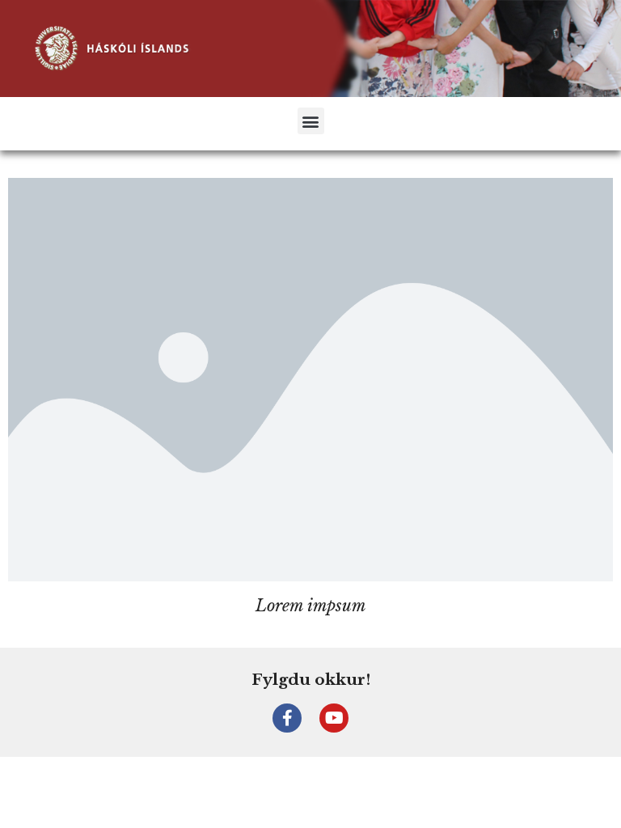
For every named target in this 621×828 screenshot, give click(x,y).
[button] (311, 121)
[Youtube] (334, 718)
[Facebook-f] (287, 718)
